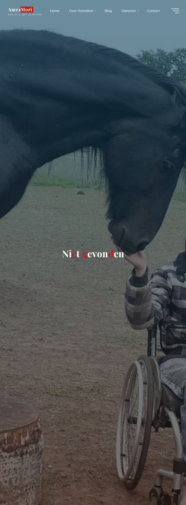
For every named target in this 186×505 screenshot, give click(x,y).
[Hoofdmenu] (175, 11)
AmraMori (20, 9)
